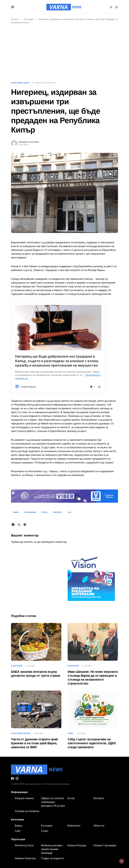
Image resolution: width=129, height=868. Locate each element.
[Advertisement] (64, 54)
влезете (28, 541)
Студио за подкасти (52, 858)
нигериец (57, 512)
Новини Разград (76, 845)
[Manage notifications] (121, 861)
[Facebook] (12, 778)
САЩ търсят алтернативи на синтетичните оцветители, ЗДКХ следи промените (92, 743)
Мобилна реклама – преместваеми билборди (52, 849)
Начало (15, 19)
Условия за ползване (27, 811)
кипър (45, 512)
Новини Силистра (25, 858)
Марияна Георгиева (29, 142)
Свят (26, 83)
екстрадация (30, 512)
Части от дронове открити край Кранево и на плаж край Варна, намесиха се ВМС (34, 743)
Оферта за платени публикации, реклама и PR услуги (53, 802)
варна (16, 512)
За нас (71, 798)
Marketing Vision (24, 845)
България (29, 19)
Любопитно (73, 825)
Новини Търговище (104, 845)
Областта (98, 825)
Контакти (98, 798)
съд (69, 512)
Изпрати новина (24, 798)
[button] (12, 7)
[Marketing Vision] (91, 577)
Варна (27, 733)
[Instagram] (17, 778)
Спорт (44, 830)
